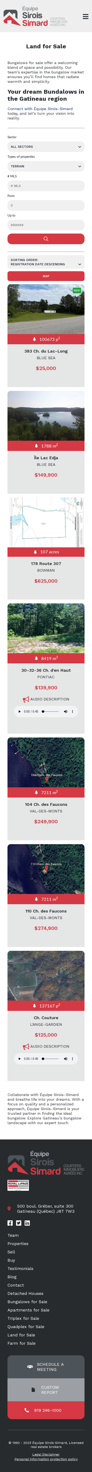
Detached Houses (25, 1293)
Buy (11, 1260)
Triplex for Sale (23, 1318)
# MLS (12, 176)
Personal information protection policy (46, 1459)
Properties (17, 1243)
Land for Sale (21, 1334)
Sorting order (24, 260)
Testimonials (20, 1268)
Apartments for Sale (28, 1310)
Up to (11, 215)
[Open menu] (85, 16)
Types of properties (21, 156)
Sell (11, 1251)
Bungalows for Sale (27, 1301)
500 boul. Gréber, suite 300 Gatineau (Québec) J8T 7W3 (45, 1209)
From (11, 196)
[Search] (46, 239)
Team (13, 1235)
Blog (11, 1276)
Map (46, 276)
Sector (11, 137)
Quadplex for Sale (25, 1326)
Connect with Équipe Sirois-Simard (40, 108)
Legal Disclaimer (46, 1454)
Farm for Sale (21, 1343)
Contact (15, 1285)
